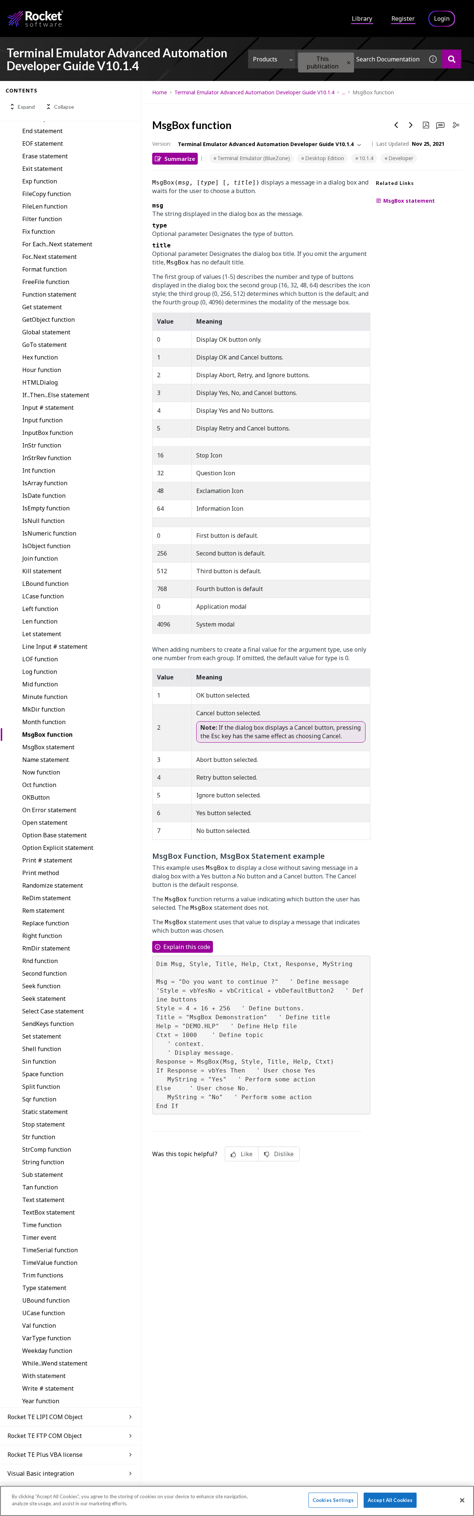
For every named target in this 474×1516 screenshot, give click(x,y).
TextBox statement (48, 1212)
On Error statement (49, 810)
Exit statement (42, 169)
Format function (44, 269)
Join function (40, 558)
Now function (41, 772)
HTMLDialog (40, 382)
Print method (40, 873)
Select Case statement (53, 1011)
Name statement (45, 760)
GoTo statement (44, 345)
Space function (42, 1074)
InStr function (41, 445)
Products (265, 59)
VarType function (46, 1338)
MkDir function (43, 709)
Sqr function (39, 1099)
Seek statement (44, 999)
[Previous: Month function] (396, 125)
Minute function (44, 697)
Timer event (39, 1237)
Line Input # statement (54, 646)
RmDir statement (46, 948)
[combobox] (360, 59)
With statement (44, 1376)
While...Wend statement (54, 1363)
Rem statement (43, 910)
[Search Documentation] (451, 59)
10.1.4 (366, 158)
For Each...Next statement (57, 244)
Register (403, 18)
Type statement (44, 1288)
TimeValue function (49, 1263)
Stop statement (43, 1124)
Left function (40, 609)
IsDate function (44, 496)
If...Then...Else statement (55, 395)
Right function (42, 936)
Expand (26, 107)
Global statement (46, 332)
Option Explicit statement (57, 848)
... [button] (343, 92)
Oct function (39, 785)
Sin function (39, 1061)
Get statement (42, 307)
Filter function (42, 219)
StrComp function (46, 1149)
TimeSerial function (50, 1250)
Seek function (41, 986)
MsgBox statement (48, 747)
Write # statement (48, 1388)
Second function (44, 973)
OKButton (36, 797)
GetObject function (48, 319)
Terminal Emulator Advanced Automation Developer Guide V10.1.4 (254, 92)
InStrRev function (46, 458)
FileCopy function (46, 194)
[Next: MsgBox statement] (411, 125)
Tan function (40, 1187)
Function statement (49, 294)
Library (362, 18)
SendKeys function (48, 1024)
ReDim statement (46, 898)
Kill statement (41, 571)
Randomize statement (52, 885)
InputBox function (47, 433)
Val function (39, 1325)
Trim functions (42, 1275)
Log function (39, 672)
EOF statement (42, 143)
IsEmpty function (46, 508)
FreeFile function (45, 282)
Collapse (64, 107)
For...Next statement (49, 257)
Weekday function (47, 1351)
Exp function (39, 181)
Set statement (41, 1036)
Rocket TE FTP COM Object (44, 1436)
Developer (400, 158)
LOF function (40, 659)
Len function (39, 621)
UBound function (46, 1300)
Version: (161, 143)
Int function (38, 470)
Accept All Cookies (390, 1500)
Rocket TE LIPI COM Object (45, 1417)
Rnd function (40, 961)
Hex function (40, 357)
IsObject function (46, 546)
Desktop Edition (324, 158)
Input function (42, 420)
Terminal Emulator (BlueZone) (253, 158)
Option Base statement (54, 835)
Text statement (43, 1200)
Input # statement (48, 408)
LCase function (43, 596)
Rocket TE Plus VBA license (45, 1455)
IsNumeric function (49, 533)
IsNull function (43, 521)
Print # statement (47, 860)
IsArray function (44, 483)
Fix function (38, 231)
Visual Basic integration (40, 1473)
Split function (41, 1087)
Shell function (41, 1049)
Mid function (40, 684)
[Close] (462, 1500)
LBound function (45, 584)
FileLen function (44, 206)
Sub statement (42, 1175)
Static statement (45, 1112)
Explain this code (186, 947)
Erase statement (45, 156)
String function (43, 1162)
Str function (38, 1137)
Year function (40, 1401)
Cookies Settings (333, 1500)
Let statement (41, 634)
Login (442, 18)
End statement (42, 131)
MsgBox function (47, 734)
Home (159, 92)
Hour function (41, 370)
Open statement (44, 822)
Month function (44, 722)
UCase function (43, 1313)
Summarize (179, 158)
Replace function (45, 923)
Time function (41, 1225)
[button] (348, 62)
